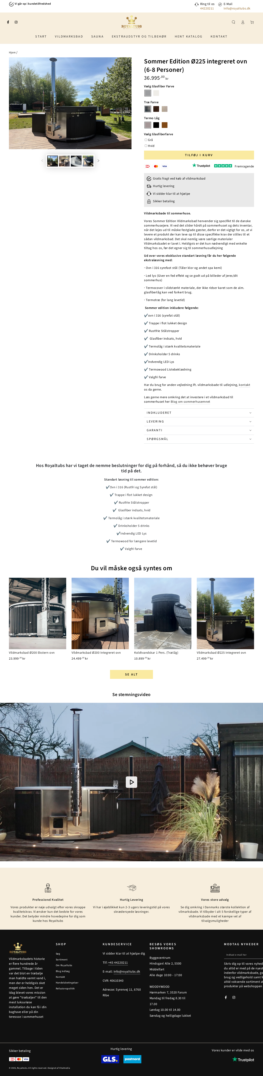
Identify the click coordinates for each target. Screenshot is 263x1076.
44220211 (207, 8)
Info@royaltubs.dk (237, 8)
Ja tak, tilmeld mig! (96, 567)
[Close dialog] (196, 500)
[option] (58, 4)
